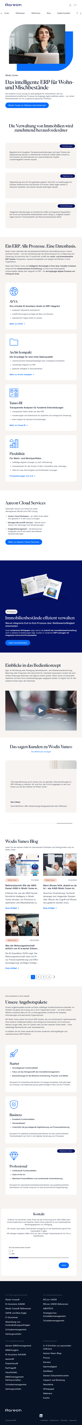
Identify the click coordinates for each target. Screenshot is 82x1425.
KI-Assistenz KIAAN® (15, 1354)
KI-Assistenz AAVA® (15, 1304)
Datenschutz (54, 1420)
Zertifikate (48, 1371)
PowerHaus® (11, 1363)
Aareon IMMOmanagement (18, 1345)
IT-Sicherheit (11, 1317)
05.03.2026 (34, 940)
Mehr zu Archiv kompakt (21, 374)
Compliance (44, 1420)
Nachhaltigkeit (50, 1366)
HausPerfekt (11, 1372)
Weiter (64, 1265)
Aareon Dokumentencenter (56, 1375)
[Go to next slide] (80, 13)
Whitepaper (20, 13)
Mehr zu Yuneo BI (18, 425)
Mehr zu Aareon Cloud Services (23, 542)
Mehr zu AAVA (16, 324)
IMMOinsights (12, 1350)
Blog (49, 13)
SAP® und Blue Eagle (15, 1313)
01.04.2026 (72, 880)
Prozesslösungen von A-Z (21, 476)
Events (46, 1398)
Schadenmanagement (15, 1329)
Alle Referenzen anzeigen (41, 752)
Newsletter (48, 1384)
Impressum (73, 1420)
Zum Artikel (11, 908)
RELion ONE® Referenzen (55, 1304)
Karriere (47, 1362)
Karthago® (10, 1368)
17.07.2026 (35, 880)
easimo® (9, 1359)
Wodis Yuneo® (12, 1299)
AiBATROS (48, 1308)
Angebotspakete (63, 13)
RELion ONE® (50, 1299)
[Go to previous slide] (1, 13)
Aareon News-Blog (52, 1353)
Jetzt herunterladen (17, 643)
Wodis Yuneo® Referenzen (18, 1308)
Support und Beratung (54, 1380)
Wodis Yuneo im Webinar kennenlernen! (27, 105)
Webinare (47, 1393)
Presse (46, 1357)
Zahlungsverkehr (13, 1334)
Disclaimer (64, 1420)
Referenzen (36, 13)
